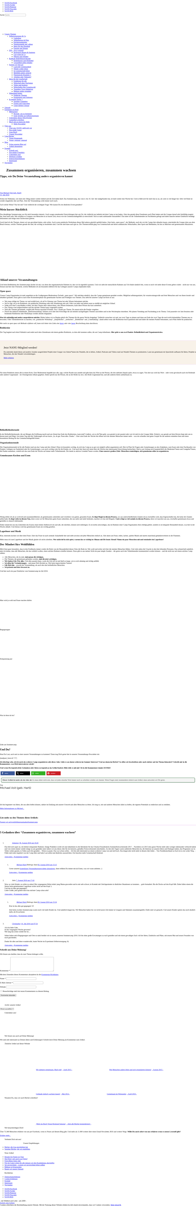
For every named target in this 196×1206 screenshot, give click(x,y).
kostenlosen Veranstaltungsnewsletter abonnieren (37, 869)
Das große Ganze (15, 130)
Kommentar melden (21, 857)
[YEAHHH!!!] (36, 513)
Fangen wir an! (5, 822)
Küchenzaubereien (20, 42)
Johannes (15, 843)
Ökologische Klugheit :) (22, 75)
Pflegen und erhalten (21, 57)
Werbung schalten (15, 157)
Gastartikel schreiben (16, 120)
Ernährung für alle (20, 81)
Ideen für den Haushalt (22, 46)
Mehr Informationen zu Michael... (12, 808)
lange (73, 323)
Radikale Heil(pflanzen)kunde (20, 59)
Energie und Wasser (21, 48)
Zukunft (7, 108)
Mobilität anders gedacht (22, 73)
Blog (6, 142)
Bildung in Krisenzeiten (13, 1167)
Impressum (13, 161)
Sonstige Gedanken (21, 101)
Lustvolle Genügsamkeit (22, 67)
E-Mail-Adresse (6, 983)
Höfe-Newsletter (20, 124)
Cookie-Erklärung (11, 1179)
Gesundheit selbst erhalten (23, 63)
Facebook (2, 812)
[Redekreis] (36, 425)
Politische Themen (20, 95)
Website (3, 987)
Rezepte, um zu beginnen (23, 114)
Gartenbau (17, 38)
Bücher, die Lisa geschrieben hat (16, 1147)
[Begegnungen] (12, 628)
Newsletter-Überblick (16, 152)
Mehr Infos (115, 1205)
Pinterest (10, 1144)
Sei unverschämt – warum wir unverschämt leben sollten (25, 1165)
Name (3, 978)
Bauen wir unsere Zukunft (14, 1169)
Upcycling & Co (20, 54)
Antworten (9, 857)
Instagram (8, 812)
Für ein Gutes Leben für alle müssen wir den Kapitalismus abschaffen (29, 1163)
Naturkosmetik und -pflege (23, 44)
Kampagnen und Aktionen (23, 97)
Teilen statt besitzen (21, 85)
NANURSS (9, 11)
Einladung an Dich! (12, 110)
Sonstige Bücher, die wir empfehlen (17, 1149)
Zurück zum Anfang (7, 1203)
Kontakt (7, 148)
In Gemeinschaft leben (22, 71)
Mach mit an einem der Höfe (19, 122)
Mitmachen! (13, 112)
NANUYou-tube (11, 9)
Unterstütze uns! (15, 155)
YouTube (13, 1144)
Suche (2, 15)
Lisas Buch (13, 132)
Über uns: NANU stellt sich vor (20, 128)
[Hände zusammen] (36, 275)
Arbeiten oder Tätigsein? (22, 77)
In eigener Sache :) (15, 99)
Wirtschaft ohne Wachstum (23, 83)
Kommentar (5, 971)
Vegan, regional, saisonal (18, 140)
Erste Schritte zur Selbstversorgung (26, 116)
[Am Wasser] (12, 686)
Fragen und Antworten (22, 103)
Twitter (13, 812)
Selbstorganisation (21, 822)
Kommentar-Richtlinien (49, 975)
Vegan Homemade (15, 138)
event (13, 822)
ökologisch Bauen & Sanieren (24, 52)
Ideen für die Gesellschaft (18, 79)
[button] (8, 773)
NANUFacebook (11, 3)
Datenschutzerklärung (17, 159)
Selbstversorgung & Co (17, 36)
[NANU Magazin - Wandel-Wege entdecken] (43, 30)
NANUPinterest (10, 7)
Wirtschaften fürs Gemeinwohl (25, 87)
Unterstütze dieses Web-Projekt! (20, 118)
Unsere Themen (10, 34)
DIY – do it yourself (16, 50)
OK (120, 1205)
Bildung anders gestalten (22, 91)
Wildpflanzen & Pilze (21, 40)
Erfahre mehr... (5, 1135)
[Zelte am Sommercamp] (12, 743)
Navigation (8, 163)
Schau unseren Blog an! (17, 144)
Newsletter (21, 1144)
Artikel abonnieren (15, 146)
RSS (17, 1144)
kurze (62, 323)
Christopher (16, 924)
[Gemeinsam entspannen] (12, 598)
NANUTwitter (10, 5)
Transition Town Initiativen (23, 89)
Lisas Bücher (9, 136)
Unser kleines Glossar (21, 106)
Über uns (8, 126)
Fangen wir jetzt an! (16, 65)
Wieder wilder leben (21, 69)
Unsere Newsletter (15, 134)
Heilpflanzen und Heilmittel (23, 61)
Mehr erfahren (9, 358)
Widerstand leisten (15, 93)
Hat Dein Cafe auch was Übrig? (16, 1159)
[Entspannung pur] (12, 657)
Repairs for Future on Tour (14, 1157)
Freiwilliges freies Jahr (13, 1161)
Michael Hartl (22, 865)
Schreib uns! (13, 150)
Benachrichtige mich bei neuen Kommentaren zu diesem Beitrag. (26, 991)
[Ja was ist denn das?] (12, 713)
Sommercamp (33, 822)
